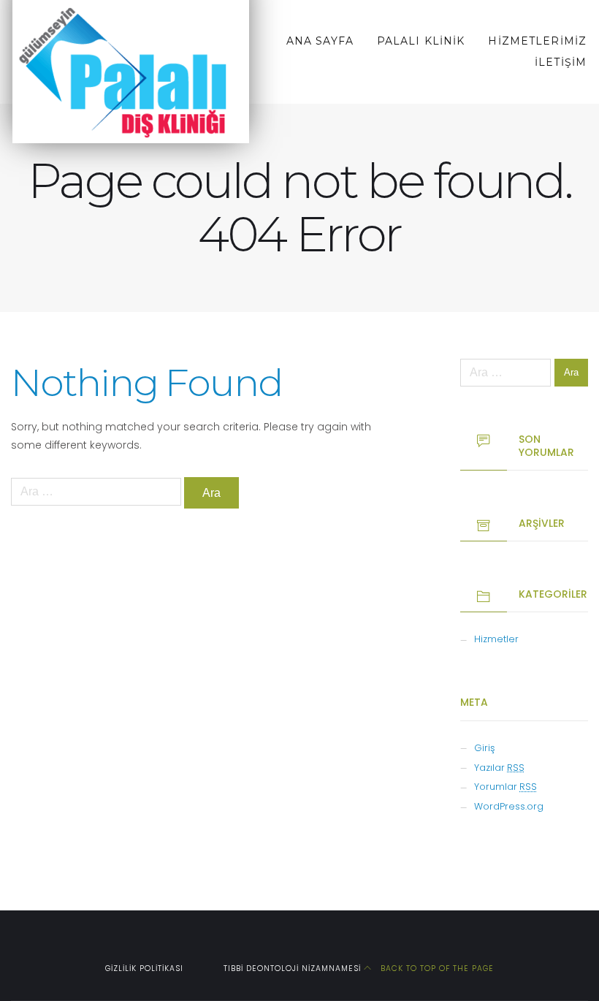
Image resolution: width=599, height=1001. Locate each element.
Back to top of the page (436, 968)
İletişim (561, 62)
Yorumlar (505, 786)
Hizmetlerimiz (537, 40)
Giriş (484, 748)
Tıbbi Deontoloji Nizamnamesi (292, 968)
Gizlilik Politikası (144, 968)
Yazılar (499, 767)
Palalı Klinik (421, 40)
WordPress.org (508, 806)
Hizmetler (496, 639)
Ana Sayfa (320, 40)
